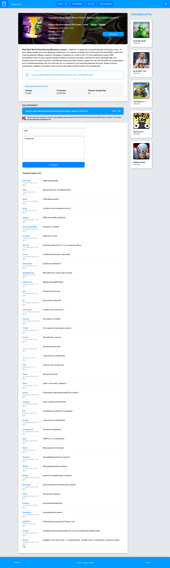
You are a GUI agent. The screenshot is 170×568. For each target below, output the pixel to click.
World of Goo (138, 132)
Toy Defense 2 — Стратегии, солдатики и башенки (139, 102)
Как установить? (30, 105)
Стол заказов (106, 4)
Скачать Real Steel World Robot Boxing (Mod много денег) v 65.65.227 (56, 111)
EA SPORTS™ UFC (139, 71)
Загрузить (113, 34)
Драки (102, 24)
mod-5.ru (16, 4)
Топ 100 (91, 4)
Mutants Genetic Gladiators (139, 162)
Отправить (53, 165)
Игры (60, 4)
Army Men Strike (139, 41)
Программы (77, 4)
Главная (17, 562)
